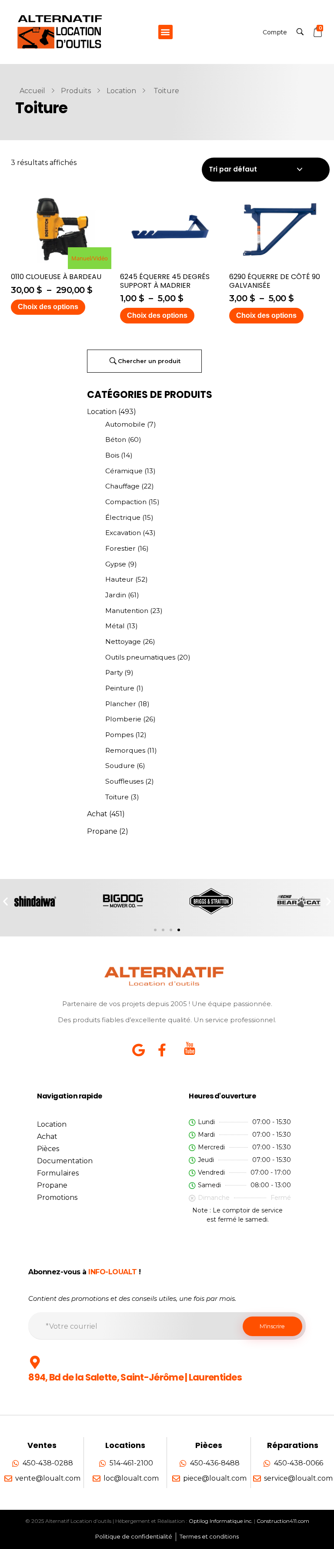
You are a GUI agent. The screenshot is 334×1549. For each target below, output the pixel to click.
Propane (102, 831)
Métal (115, 626)
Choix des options (48, 306)
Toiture (117, 797)
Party (114, 672)
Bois (112, 455)
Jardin (115, 595)
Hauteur (119, 579)
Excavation (123, 533)
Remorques (125, 750)
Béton (115, 439)
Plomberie (123, 719)
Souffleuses (124, 781)
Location (121, 91)
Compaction (126, 502)
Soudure (120, 765)
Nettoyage (123, 641)
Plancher (120, 704)
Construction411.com (283, 1521)
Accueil (32, 91)
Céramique (124, 471)
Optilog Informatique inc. (221, 1521)
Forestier (120, 548)
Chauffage (122, 486)
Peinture (119, 688)
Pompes (119, 735)
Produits (76, 91)
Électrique (122, 517)
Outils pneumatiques (140, 657)
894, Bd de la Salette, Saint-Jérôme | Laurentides (135, 1377)
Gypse (115, 564)
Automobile (125, 424)
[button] (165, 32)
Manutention (126, 610)
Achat (97, 814)
